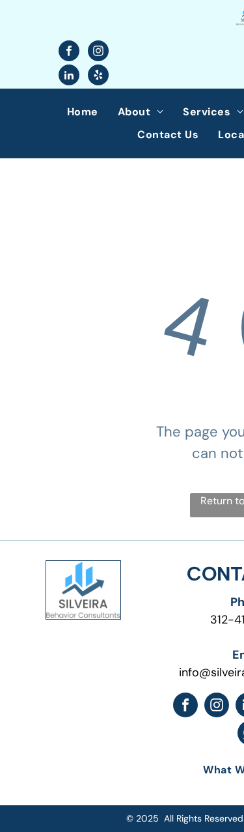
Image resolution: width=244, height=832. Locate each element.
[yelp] (98, 77)
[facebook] (69, 52)
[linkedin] (69, 77)
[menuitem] (82, 112)
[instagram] (98, 52)
